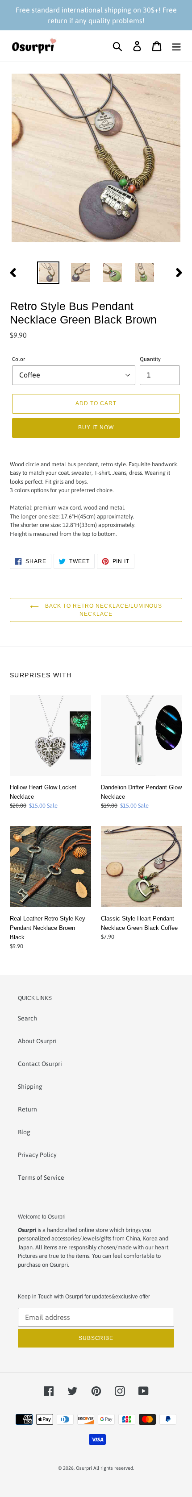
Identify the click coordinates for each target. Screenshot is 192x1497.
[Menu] (176, 46)
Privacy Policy (37, 1154)
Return (27, 1109)
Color (18, 359)
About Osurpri (37, 1041)
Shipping (30, 1086)
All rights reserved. (113, 1468)
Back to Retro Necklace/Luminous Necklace (103, 609)
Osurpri (84, 1468)
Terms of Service (41, 1177)
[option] (48, 272)
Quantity (150, 359)
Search (27, 1018)
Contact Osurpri (40, 1063)
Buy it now (96, 427)
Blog (24, 1132)
